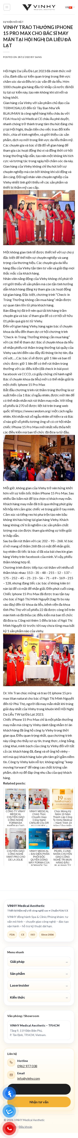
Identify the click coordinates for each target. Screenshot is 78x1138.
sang (38, 57)
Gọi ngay (39, 1089)
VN (67, 7)
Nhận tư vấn (39, 1102)
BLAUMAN (11, 113)
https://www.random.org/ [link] (33, 411)
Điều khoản (25, 1126)
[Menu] (7, 7)
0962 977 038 (27, 1066)
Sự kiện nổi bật (13, 21)
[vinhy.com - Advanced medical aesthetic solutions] (39, 7)
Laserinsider (39, 985)
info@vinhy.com (28, 1078)
